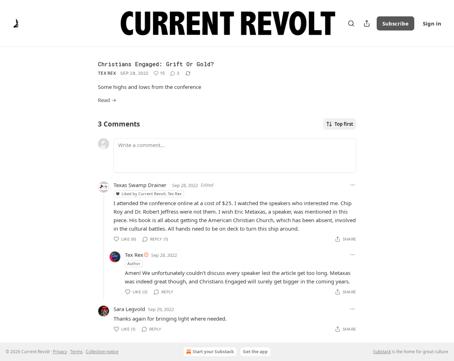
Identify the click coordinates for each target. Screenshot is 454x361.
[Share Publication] (367, 23)
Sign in (432, 23)
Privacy (60, 352)
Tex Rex (107, 73)
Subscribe (395, 23)
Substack (382, 352)
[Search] (351, 23)
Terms (76, 352)
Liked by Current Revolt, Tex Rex (152, 193)
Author (133, 263)
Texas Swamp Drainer (140, 184)
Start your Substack (213, 352)
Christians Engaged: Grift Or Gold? (156, 64)
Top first (343, 124)
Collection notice (102, 352)
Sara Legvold (129, 308)
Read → (107, 99)
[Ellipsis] (352, 185)
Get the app (255, 352)
